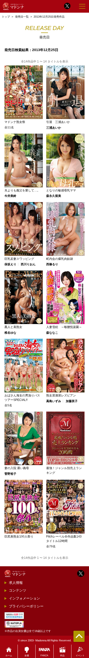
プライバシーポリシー (26, 606)
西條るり (52, 264)
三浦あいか (53, 127)
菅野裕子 (10, 473)
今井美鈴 (10, 195)
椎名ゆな (10, 332)
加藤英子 (72, 401)
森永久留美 (53, 195)
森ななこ (52, 332)
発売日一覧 (22, 16)
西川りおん (28, 264)
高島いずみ (53, 401)
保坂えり (10, 264)
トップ (6, 16)
